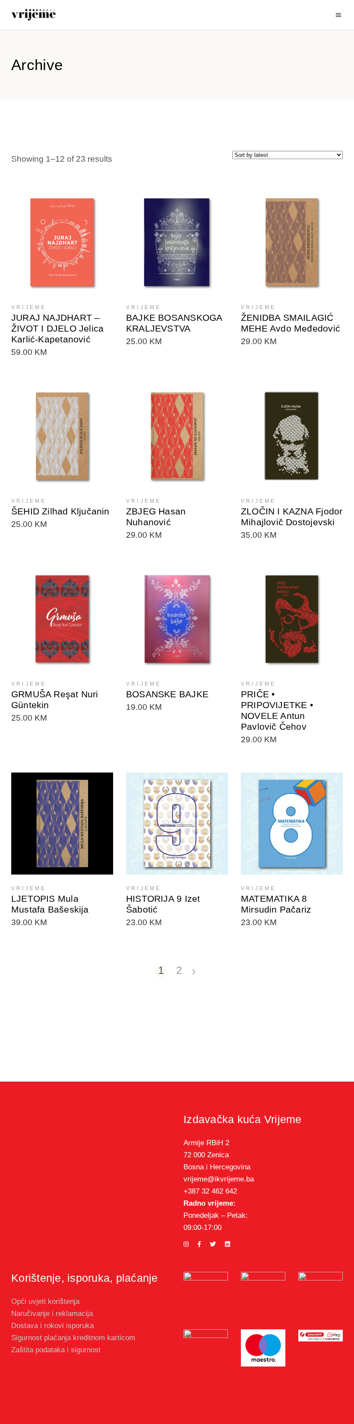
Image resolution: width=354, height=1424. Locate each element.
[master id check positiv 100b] (320, 1288)
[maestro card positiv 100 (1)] (263, 1348)
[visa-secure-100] (205, 1294)
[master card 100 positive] (205, 1347)
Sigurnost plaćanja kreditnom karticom (73, 1338)
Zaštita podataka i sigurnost (56, 1350)
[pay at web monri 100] (320, 1335)
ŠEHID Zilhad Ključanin (60, 511)
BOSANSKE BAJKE (167, 694)
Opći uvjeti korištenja (45, 1301)
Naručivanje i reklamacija (52, 1313)
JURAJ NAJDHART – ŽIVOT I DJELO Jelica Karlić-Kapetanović (57, 328)
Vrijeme (28, 307)
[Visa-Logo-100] (263, 1279)
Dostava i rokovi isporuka (52, 1326)
